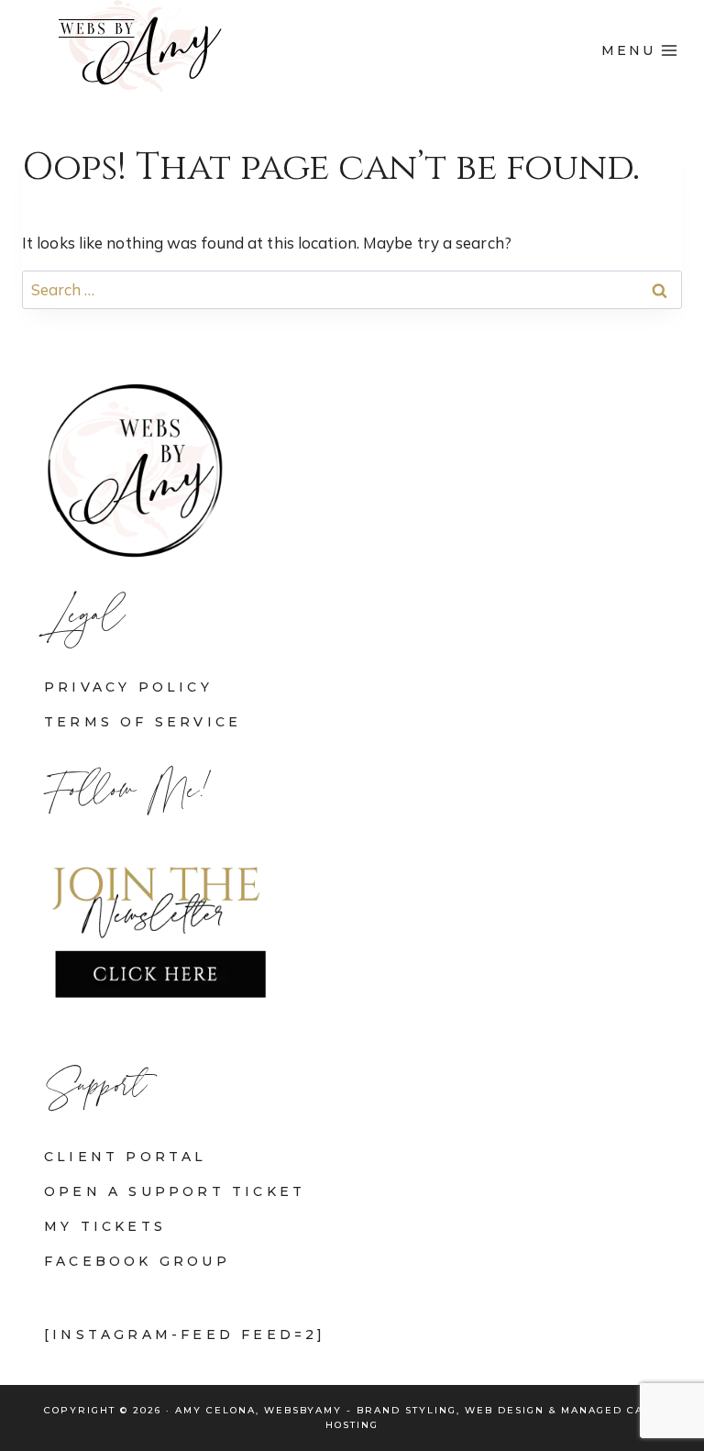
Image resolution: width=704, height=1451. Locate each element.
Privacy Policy (128, 687)
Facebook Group (137, 1261)
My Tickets (105, 1226)
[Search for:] (352, 289)
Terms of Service (142, 722)
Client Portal (125, 1156)
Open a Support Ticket (174, 1191)
